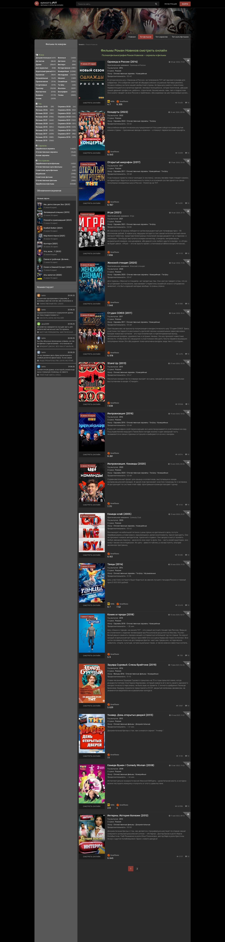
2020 (121, 269)
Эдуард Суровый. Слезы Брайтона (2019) (132, 664)
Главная (132, 37)
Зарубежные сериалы (45, 148)
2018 (121, 618)
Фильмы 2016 (41, 137)
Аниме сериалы (42, 155)
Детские (61, 61)
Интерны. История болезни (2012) (128, 815)
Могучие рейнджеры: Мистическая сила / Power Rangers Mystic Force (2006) (57, 332)
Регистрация (171, 4)
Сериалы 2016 (64, 137)
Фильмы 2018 (41, 130)
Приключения (42, 81)
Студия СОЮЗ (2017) (119, 312)
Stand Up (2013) (116, 363)
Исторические (64, 68)
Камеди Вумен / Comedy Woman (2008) (130, 765)
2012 (121, 819)
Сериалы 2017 (64, 133)
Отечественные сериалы (47, 152)
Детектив (40, 61)
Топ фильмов (145, 37)
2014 (121, 68)
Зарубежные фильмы (45, 184)
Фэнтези (61, 88)
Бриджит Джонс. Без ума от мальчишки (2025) (57, 346)
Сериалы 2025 (64, 106)
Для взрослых (42, 68)
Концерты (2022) (117, 111)
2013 (121, 366)
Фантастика (41, 91)
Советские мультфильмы (47, 170)
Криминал (40, 74)
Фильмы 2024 (42, 110)
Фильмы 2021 (41, 120)
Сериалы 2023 (64, 113)
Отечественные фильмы (46, 180)
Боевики (39, 95)
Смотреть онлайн (92, 103)
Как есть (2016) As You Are (52, 318)
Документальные (43, 58)
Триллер (39, 88)
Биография (63, 91)
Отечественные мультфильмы (49, 167)
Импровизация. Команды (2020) (126, 463)
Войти (185, 4)
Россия (118, 71)
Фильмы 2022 (42, 117)
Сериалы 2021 (64, 120)
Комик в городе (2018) (120, 614)
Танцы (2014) (115, 564)
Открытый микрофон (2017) (124, 162)
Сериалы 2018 (64, 130)
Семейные (62, 81)
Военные (62, 58)
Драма (38, 64)
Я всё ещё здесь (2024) (50, 375)
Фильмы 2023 (42, 113)
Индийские (40, 173)
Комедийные (63, 71)
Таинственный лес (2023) (52, 304)
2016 (121, 417)
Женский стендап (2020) (122, 262)
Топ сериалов (161, 37)
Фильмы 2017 (41, 133)
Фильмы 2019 (41, 127)
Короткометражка (43, 71)
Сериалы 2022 (64, 117)
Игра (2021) (114, 212)
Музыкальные (42, 78)
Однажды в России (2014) (122, 61)
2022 (121, 115)
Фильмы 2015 (41, 140)
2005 (121, 520)
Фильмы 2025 (42, 106)
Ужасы (61, 95)
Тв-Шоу (61, 85)
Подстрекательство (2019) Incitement (57, 360)
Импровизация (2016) (120, 413)
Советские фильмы (44, 177)
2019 (121, 668)
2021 (121, 218)
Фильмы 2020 (42, 123)
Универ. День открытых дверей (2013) (130, 714)
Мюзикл (61, 78)
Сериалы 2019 (64, 127)
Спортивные (41, 85)
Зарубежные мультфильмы (47, 163)
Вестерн (61, 64)
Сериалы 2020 (64, 123)
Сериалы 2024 (64, 110)
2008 (121, 768)
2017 (121, 165)
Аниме (38, 98)
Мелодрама (63, 74)
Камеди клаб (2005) (119, 513)
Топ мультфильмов (180, 37)
